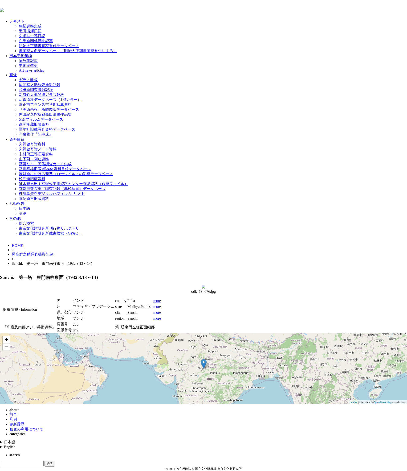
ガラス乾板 (28, 80)
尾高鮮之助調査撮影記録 (39, 85)
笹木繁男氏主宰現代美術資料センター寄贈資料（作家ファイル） (73, 184)
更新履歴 (16, 424)
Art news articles (31, 70)
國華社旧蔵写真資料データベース (47, 129)
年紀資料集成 (30, 26)
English (9, 447)
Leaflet (353, 402)
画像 (13, 75)
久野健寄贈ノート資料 (38, 149)
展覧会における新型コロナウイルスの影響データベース (66, 174)
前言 (13, 414)
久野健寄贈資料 (32, 144)
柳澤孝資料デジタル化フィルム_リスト (52, 194)
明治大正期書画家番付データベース (49, 46)
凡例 (13, 419)
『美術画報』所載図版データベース (49, 109)
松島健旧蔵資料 (32, 179)
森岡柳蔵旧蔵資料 (34, 124)
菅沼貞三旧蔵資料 (34, 199)
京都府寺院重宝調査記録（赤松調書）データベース (62, 189)
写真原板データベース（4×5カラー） (50, 100)
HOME (17, 246)
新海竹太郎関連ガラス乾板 (41, 95)
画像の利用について (26, 429)
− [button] (6, 347)
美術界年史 (28, 66)
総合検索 (26, 223)
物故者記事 (28, 61)
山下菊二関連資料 (34, 159)
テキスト (16, 21)
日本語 (24, 209)
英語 (22, 213)
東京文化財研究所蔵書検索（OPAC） (50, 233)
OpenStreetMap (382, 402)
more (157, 301)
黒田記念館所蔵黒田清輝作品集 (45, 114)
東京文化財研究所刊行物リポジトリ (49, 228)
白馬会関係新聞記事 (36, 41)
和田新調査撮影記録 (36, 90)
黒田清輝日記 (30, 31)
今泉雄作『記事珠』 (36, 134)
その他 (15, 218)
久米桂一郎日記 (32, 36)
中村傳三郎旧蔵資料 (36, 154)
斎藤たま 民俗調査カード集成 (45, 164)
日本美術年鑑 (20, 56)
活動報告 (16, 204)
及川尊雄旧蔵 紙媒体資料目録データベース (55, 169)
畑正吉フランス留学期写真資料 (45, 105)
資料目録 (16, 139)
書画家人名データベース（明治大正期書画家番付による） (68, 51)
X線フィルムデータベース (41, 119)
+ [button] (6, 340)
